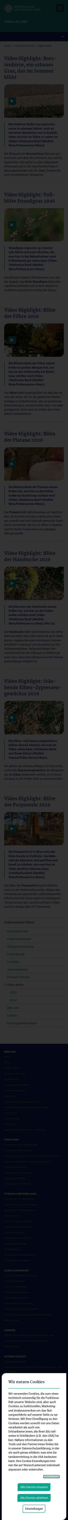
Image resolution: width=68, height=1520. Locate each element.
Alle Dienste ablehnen (34, 1498)
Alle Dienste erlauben (34, 1487)
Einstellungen (34, 1508)
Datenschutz (51, 1476)
